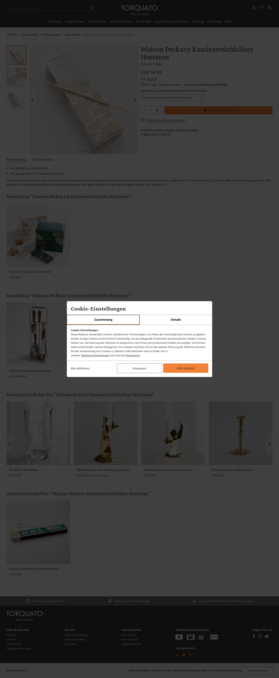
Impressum (133, 355)
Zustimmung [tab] (103, 319)
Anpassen (139, 368)
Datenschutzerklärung (94, 355)
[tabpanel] (139, 343)
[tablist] (139, 320)
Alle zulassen (186, 368)
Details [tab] (176, 319)
